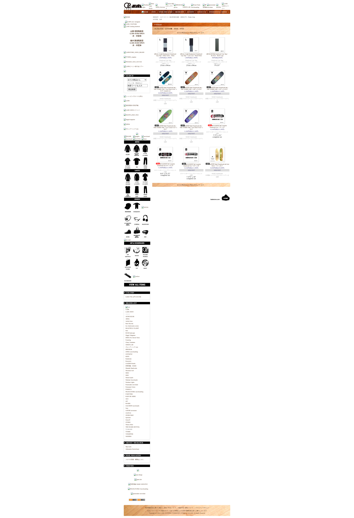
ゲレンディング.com (132, 347)
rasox (127, 399)
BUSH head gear (130, 333)
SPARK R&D (129, 415)
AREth (127, 319)
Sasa (127, 408)
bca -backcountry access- (132, 326)
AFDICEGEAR (130, 316)
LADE (127, 309)
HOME (146, 12)
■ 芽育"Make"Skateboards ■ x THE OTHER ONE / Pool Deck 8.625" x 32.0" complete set (165, 89)
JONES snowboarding (132, 352)
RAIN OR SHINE (131, 396)
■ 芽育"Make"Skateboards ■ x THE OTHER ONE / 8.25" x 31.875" (217, 88)
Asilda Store (129, 321)
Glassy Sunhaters (130, 342)
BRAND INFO (179, 12)
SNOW (153, 12)
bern (127, 330)
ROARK (128, 403)
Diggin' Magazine (130, 335)
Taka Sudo (128, 446)
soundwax (128, 413)
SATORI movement (131, 410)
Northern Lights (130, 382)
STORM (128, 422)
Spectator (128, 417)
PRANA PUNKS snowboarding (134, 391)
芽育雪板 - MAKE (131, 366)
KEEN (127, 356)
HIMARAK (129, 349)
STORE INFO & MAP (165, 12)
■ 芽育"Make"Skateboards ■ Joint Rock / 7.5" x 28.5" (219, 165)
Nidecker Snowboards (132, 380)
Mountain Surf (130, 370)
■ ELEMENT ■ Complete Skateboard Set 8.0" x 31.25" (166, 164)
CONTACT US (201, 12)
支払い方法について (170, 507)
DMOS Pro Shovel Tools (133, 337)
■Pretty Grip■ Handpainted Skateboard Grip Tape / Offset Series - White (165, 54)
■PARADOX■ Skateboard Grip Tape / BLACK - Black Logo (217, 54)
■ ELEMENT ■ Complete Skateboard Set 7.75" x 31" (218, 126)
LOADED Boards (130, 363)
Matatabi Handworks (131, 368)
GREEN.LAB (129, 344)
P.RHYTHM (129, 394)
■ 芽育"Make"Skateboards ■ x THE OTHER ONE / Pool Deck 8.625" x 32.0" (191, 127)
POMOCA (129, 389)
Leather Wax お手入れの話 (133, 297)
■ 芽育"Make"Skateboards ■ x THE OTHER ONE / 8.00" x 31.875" (191, 88)
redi (127, 401)
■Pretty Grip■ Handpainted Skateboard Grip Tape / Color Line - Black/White (191, 54)
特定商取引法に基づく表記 (153, 507)
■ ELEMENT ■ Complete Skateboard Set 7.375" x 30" (192, 165)
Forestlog (128, 340)
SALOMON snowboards (132, 406)
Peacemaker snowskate (132, 384)
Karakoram (129, 359)
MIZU (127, 373)
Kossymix (128, 361)
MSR (127, 375)
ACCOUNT (190, 12)
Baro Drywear (129, 323)
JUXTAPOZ (129, 354)
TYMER (128, 431)
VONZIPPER (129, 434)
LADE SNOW (130, 312)
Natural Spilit (129, 377)
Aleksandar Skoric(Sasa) (132, 449)
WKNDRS (129, 436)
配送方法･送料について (186, 507)
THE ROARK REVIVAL (133, 427)
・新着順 (181, 28)
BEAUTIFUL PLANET (132, 328)
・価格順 (175, 28)
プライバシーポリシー (202, 507)
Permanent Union (130, 387)
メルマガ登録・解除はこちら (135, 459)
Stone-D (128, 420)
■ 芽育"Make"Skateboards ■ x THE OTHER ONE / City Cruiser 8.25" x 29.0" (165, 127)
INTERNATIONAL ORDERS (218, 12)
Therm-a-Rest (129, 424)
